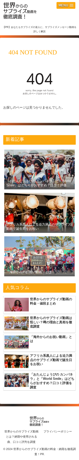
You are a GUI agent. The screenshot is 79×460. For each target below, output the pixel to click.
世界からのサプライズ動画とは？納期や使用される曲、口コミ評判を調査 (21, 436)
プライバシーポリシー (58, 431)
